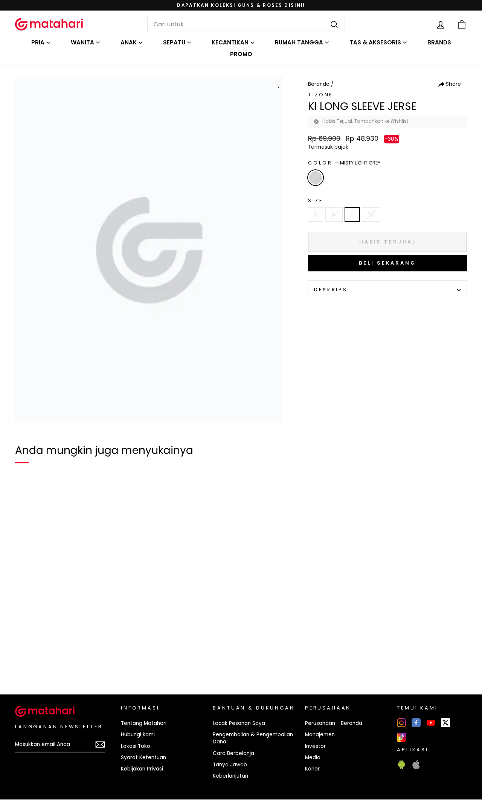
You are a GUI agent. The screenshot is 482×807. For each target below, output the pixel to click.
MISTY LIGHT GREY (315, 177)
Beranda (318, 84)
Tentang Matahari (143, 723)
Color (344, 163)
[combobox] (246, 24)
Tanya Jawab (230, 764)
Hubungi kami (138, 734)
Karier (312, 768)
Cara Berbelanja (233, 753)
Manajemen (320, 734)
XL (371, 214)
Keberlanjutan (230, 776)
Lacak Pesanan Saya (239, 723)
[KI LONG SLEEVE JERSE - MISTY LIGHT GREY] (25, 663)
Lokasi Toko (135, 746)
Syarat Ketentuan (143, 757)
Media (312, 757)
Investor (315, 746)
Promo (241, 54)
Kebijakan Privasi (142, 768)
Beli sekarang (387, 262)
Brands (439, 42)
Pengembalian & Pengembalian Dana (253, 738)
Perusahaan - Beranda (333, 723)
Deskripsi (332, 289)
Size (315, 200)
